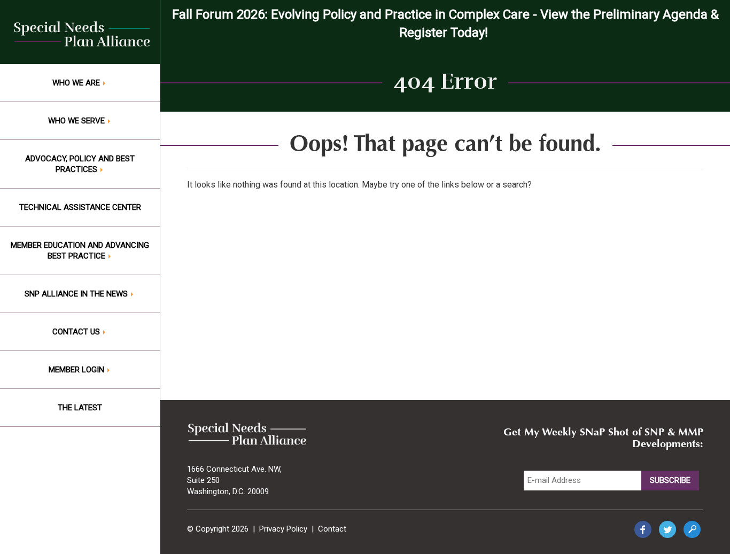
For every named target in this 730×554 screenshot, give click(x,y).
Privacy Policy (283, 529)
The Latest (80, 407)
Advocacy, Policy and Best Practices (80, 164)
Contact (332, 529)
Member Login (77, 369)
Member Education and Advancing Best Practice (80, 250)
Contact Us (77, 332)
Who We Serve (77, 121)
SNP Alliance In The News (77, 294)
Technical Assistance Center (80, 207)
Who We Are (77, 83)
